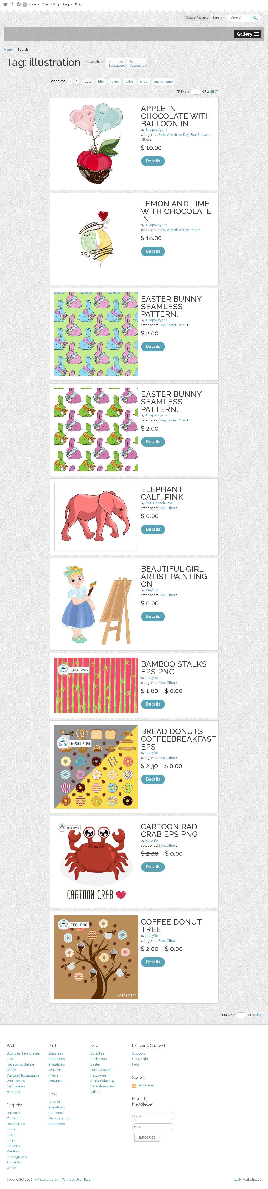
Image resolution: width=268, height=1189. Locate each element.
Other (145, 140)
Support (138, 1053)
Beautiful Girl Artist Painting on (174, 576)
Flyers (53, 1075)
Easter (171, 325)
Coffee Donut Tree (171, 925)
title (101, 81)
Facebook (12, 4)
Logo (11, 1140)
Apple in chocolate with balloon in (176, 116)
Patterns (13, 1146)
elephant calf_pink (162, 493)
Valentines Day (178, 135)
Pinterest (18, 4)
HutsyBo (151, 678)
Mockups (14, 1092)
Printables (56, 1059)
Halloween (99, 1075)
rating (114, 81)
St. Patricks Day (102, 1081)
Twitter (5, 4)
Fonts (11, 1129)
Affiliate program (47, 1179)
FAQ (135, 1064)
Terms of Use (72, 1179)
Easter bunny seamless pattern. (171, 306)
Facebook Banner (21, 1064)
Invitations (56, 1064)
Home (8, 50)
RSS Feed (147, 1085)
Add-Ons (14, 1162)
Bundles (97, 1053)
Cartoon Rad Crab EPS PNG (169, 830)
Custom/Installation (23, 1075)
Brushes (13, 1113)
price (144, 81)
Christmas (98, 1059)
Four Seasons (200, 135)
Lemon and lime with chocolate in (176, 211)
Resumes (56, 1081)
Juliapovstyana (156, 130)
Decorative (16, 1124)
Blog (87, 1179)
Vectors (13, 1151)
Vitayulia (151, 590)
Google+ (25, 4)
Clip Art (12, 1118)
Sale (162, 135)
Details (153, 161)
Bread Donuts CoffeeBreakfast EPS (178, 739)
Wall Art (55, 1070)
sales (129, 81)
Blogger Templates (23, 1053)
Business (55, 1053)
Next (214, 91)
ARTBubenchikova (159, 503)
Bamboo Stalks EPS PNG (174, 668)
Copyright (140, 1059)
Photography (17, 1157)
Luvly (238, 1179)
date (88, 81)
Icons (11, 1059)
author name (163, 81)
